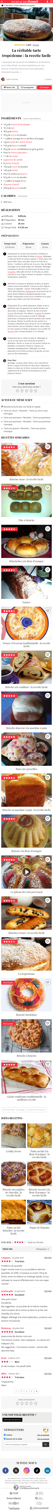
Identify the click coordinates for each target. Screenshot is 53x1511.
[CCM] (13, 1493)
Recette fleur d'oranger (14, 1109)
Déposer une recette (12, 1420)
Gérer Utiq (43, 1480)
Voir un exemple (43, 1435)
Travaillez (12, 272)
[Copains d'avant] (13, 1503)
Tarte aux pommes (12, 421)
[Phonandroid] (39, 1508)
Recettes (9, 5)
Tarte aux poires (11, 428)
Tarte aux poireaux (12, 417)
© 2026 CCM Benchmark (38, 1483)
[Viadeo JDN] (39, 1503)
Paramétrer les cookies (31, 1480)
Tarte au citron (11, 410)
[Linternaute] (13, 1498)
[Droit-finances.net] (39, 1498)
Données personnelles (13, 1480)
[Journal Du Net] (39, 1493)
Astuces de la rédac (13, 1439)
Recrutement (41, 1478)
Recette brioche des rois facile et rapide (21, 406)
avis (36, 45)
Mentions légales (12, 1483)
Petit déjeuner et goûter (25, 5)
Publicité (32, 1478)
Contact (25, 1478)
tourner (11, 331)
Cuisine (8, 1435)
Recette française (37, 1109)
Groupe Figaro (24, 1483)
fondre (39, 256)
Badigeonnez (31, 291)
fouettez (38, 313)
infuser (11, 313)
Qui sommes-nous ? (14, 1478)
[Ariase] (13, 1508)
